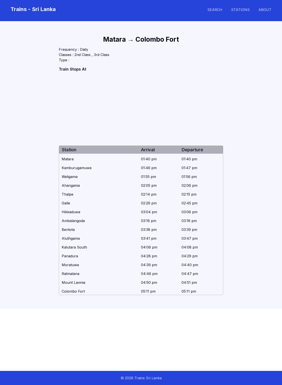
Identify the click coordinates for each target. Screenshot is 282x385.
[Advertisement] (141, 109)
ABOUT (264, 9)
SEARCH (214, 9)
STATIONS (240, 9)
